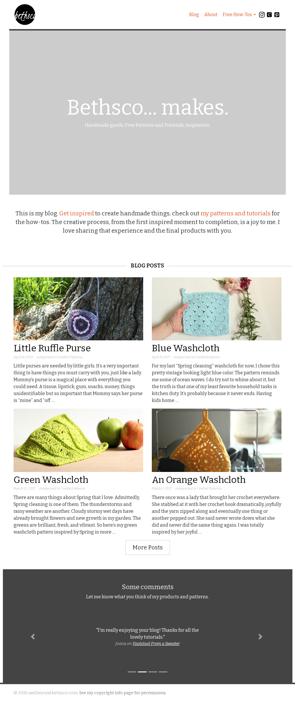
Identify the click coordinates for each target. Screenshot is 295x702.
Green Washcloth (51, 479)
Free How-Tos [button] (237, 14)
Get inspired (76, 213)
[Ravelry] (269, 16)
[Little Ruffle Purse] (78, 308)
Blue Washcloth (186, 348)
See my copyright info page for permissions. (123, 692)
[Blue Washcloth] (216, 308)
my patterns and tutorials (236, 213)
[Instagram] (262, 16)
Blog (194, 14)
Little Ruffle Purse (52, 348)
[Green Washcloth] (78, 440)
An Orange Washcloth (199, 479)
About (211, 14)
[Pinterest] (277, 16)
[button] (34, 636)
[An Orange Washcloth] (216, 440)
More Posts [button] (148, 547)
